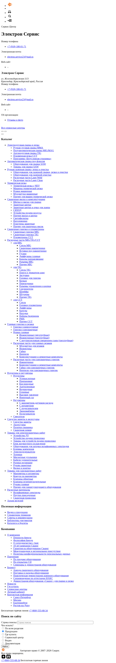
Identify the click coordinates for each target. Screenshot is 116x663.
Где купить (13, 586)
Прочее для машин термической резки (33, 196)
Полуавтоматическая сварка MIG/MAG (33, 150)
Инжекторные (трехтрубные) (34, 337)
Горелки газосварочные (25, 329)
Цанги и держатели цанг (32, 272)
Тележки (17, 454)
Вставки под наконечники (33, 251)
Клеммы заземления (23, 449)
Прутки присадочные (24, 495)
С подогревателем (28, 408)
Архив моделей (15, 500)
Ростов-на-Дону (21, 605)
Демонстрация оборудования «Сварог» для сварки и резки (43, 581)
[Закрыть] (2, 134)
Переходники (26, 283)
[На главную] (18, 5)
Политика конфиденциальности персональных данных (41, 554)
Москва (17, 600)
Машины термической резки (28, 188)
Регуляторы (19, 400)
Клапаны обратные (23, 479)
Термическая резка (16, 183)
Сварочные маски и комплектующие (26, 199)
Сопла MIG (25, 245)
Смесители (19, 416)
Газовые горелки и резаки (20, 324)
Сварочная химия (22, 430)
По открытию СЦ (22, 562)
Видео (8, 640)
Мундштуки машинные (25, 194)
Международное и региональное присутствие (37, 551)
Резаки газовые (21, 332)
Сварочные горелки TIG (26, 234)
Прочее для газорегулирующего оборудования (37, 487)
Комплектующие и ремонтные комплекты (41, 356)
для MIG (17, 242)
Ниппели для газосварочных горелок (38, 370)
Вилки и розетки (22, 468)
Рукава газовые (21, 484)
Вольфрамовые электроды (26, 492)
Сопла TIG (25, 270)
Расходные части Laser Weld (27, 177)
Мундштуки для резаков (31, 346)
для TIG (17, 267)
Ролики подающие (22, 462)
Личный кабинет (16, 592)
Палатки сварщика (23, 427)
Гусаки (22, 253)
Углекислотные (27, 378)
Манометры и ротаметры (26, 473)
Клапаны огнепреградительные (29, 481)
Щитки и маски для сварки (27, 202)
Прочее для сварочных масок (28, 226)
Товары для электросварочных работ (26, 432)
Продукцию (11, 631)
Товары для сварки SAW (26, 166)
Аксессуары (19, 424)
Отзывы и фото (15, 120)
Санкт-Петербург (22, 597)
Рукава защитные (22, 465)
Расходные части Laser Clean (28, 180)
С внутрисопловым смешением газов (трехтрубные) (46, 340)
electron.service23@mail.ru (20, 57)
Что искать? (7, 625)
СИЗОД (17, 210)
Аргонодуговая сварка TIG (27, 153)
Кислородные (26, 384)
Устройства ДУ (21, 435)
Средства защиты (22, 422)
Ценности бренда (22, 537)
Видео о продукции (17, 512)
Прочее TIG (25, 297)
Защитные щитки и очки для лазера (31, 207)
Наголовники (20, 221)
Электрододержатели (24, 451)
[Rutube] (8, 657)
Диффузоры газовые (29, 256)
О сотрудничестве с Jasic (26, 543)
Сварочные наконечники (32, 248)
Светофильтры (20, 218)
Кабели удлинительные (25, 460)
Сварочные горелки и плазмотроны (25, 229)
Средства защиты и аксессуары (23, 419)
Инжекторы (25, 348)
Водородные (25, 389)
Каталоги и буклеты (17, 523)
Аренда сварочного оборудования (30, 570)
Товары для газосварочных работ (24, 470)
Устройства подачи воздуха (27, 213)
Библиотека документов (19, 520)
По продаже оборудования (27, 559)
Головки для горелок (30, 278)
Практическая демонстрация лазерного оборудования (41, 575)
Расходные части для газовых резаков (32, 343)
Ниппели (24, 354)
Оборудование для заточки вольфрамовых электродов (41, 446)
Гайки (22, 351)
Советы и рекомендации (19, 517)
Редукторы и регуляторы (20, 373)
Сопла (22, 302)
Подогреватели (27, 413)
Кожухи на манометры (25, 476)
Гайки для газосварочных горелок (37, 367)
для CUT (17, 299)
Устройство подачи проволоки (29, 438)
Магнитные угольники (25, 457)
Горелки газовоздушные (25, 327)
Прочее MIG (25, 264)
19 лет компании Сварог (26, 545)
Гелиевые (24, 392)
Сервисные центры (17, 589)
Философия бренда (23, 540)
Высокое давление (28, 394)
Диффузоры (25, 308)
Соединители (26, 289)
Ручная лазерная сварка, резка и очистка (28, 169)
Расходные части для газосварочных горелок (36, 359)
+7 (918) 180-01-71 (16, 46)
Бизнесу (11, 567)
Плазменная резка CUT (25, 156)
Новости (11, 583)
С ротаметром (26, 405)
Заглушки (24, 275)
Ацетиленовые (27, 386)
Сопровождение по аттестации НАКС (33, 578)
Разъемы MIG (26, 261)
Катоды (23, 310)
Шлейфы (24, 291)
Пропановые (25, 381)
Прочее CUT (25, 321)
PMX (22, 318)
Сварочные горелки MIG (26, 232)
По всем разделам (14, 628)
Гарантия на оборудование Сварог (31, 548)
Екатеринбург (20, 602)
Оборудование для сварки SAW (29, 164)
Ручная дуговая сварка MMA (28, 147)
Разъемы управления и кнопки (35, 286)
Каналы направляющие (31, 259)
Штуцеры (24, 294)
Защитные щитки (22, 204)
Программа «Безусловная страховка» (32, 158)
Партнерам (13, 556)
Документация (12, 643)
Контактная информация (20, 594)
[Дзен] (3, 657)
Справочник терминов (19, 515)
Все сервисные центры (13, 128)
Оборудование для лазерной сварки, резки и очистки (40, 172)
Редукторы (18, 375)
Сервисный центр (14, 637)
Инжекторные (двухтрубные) (34, 335)
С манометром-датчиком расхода (36, 403)
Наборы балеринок (29, 316)
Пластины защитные (24, 223)
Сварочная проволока (24, 498)
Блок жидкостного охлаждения (29, 443)
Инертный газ (26, 397)
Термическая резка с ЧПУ (26, 185)
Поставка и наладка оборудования (31, 573)
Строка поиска (9, 622)
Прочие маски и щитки (25, 215)
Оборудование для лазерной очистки (32, 175)
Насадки (23, 313)
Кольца (23, 280)
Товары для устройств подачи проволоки (34, 441)
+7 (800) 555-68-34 (38, 610)
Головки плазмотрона (30, 305)
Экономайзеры (27, 411)
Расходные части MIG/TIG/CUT (23, 240)
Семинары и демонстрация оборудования (34, 564)
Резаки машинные (22, 191)
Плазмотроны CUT (23, 237)
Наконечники (26, 362)
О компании (13, 535)
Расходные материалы (18, 490)
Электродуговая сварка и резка (23, 145)
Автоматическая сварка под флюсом (26, 161)
